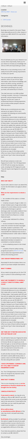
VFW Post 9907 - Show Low (9, 12)
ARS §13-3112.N (18, 251)
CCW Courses (7, 20)
